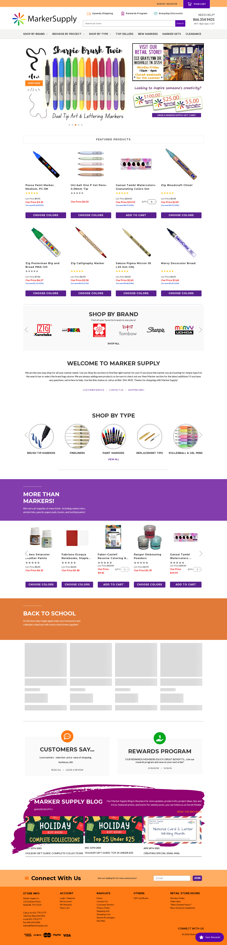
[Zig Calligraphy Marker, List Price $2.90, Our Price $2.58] (91, 242)
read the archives (189, 811)
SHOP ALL (114, 343)
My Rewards (66, 904)
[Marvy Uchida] (184, 330)
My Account (66, 901)
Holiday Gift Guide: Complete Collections (54, 853)
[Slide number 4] (75, 82)
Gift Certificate (141, 898)
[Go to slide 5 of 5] (81, 125)
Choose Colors (45, 215)
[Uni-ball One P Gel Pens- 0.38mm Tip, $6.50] (91, 164)
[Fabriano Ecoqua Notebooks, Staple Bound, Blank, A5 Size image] (77, 537)
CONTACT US (116, 390)
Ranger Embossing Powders (147, 556)
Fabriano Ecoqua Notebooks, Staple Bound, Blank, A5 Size (75, 556)
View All (113, 459)
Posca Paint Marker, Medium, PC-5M (40, 187)
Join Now (153, 768)
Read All (56, 770)
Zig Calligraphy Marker (87, 263)
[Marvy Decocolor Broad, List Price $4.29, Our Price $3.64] (181, 242)
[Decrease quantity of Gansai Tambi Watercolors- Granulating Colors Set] (148, 201)
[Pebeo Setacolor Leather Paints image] (41, 537)
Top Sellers (124, 33)
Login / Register (67, 898)
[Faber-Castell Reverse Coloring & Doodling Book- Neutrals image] (113, 537)
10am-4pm (175, 901)
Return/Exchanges (106, 917)
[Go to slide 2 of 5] (72, 125)
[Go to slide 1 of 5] (69, 125)
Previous (26, 330)
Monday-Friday (177, 898)
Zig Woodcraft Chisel (177, 185)
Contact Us (102, 901)
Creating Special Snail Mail (162, 853)
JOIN (197, 878)
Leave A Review (74, 770)
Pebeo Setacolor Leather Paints (37, 556)
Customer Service (105, 904)
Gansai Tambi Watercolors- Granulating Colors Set (136, 187)
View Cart (65, 907)
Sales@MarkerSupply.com (35, 925)
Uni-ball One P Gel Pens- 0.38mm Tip (89, 187)
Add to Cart (136, 215)
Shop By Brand (34, 33)
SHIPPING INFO (136, 390)
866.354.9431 (38, 916)
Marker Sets (171, 33)
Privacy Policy (103, 907)
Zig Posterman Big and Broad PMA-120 (42, 265)
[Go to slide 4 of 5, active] (78, 125)
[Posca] (71, 330)
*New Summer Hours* (181, 904)
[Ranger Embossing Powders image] (149, 537)
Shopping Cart (104, 914)
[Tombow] (127, 330)
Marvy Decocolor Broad (178, 263)
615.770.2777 (35, 919)
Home (99, 898)
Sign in (161, 3)
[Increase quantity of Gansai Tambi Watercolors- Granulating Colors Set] (154, 201)
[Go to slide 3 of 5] (75, 125)
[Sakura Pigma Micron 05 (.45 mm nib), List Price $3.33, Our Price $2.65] (136, 242)
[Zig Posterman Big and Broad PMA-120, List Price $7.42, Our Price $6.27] (46, 242)
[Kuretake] (42, 330)
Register (172, 3)
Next (201, 330)
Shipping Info (103, 911)
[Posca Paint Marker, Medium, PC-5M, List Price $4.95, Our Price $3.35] (46, 164)
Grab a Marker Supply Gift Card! (176, 115)
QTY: (144, 201)
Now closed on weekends (182, 907)
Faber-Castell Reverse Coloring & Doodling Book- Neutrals (112, 556)
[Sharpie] (155, 330)
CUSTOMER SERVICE (94, 390)
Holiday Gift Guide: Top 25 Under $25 (109, 852)
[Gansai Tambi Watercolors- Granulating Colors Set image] (185, 537)
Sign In (168, 768)
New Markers (148, 33)
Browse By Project (66, 33)
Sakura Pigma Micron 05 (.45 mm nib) (133, 265)
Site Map (101, 920)
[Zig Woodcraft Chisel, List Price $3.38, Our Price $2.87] (181, 164)
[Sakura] (99, 330)
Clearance (193, 33)
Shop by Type (98, 33)
